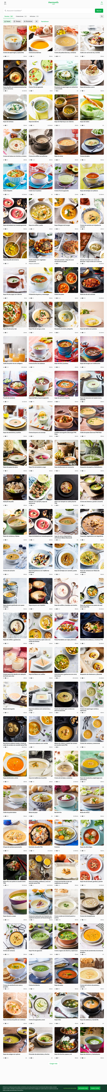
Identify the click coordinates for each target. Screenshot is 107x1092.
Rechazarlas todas (83, 1088)
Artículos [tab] (34, 16)
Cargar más (53, 1064)
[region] (53, 1088)
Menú (5, 4)
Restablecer (45, 21)
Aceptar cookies (95, 1088)
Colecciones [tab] (21, 16)
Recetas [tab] (8, 16)
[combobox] (50, 11)
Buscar (102, 4)
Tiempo (18, 21)
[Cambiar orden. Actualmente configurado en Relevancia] (102, 16)
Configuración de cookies (69, 1088)
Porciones (29, 21)
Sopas (8, 21)
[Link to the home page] (53, 3)
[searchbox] (50, 11)
